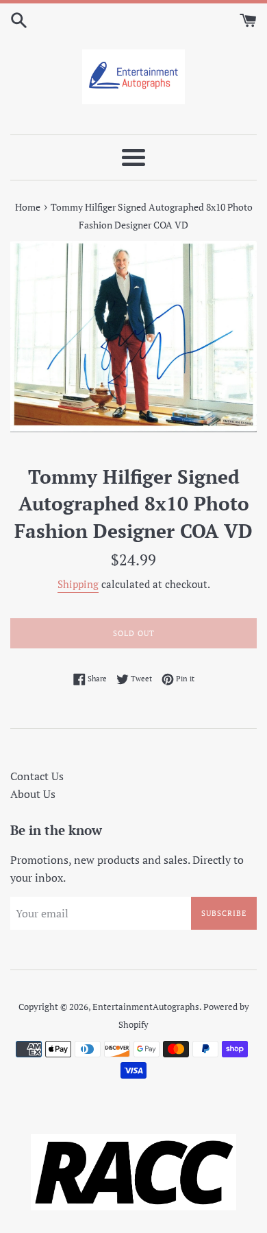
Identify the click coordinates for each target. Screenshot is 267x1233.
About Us (32, 793)
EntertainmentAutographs (145, 1007)
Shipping (78, 584)
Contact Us (37, 776)
